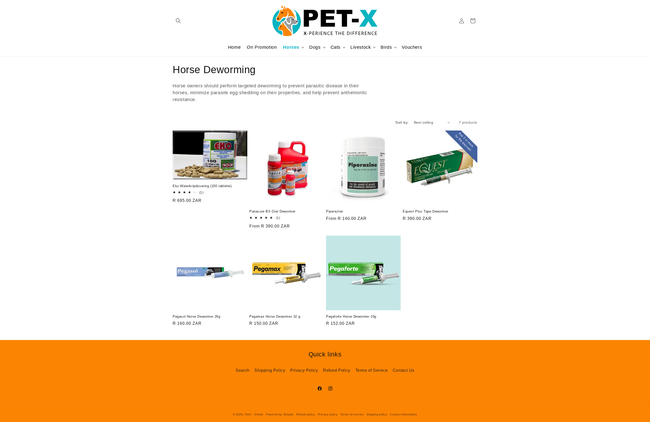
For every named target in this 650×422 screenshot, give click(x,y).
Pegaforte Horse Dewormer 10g (351, 316)
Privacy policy (328, 414)
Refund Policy (336, 370)
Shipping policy (376, 414)
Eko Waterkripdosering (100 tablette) (202, 186)
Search (243, 370)
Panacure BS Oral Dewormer (272, 211)
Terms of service (352, 414)
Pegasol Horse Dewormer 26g (196, 316)
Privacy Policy (304, 370)
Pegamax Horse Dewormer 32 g (274, 316)
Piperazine (334, 211)
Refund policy (305, 414)
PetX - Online (254, 414)
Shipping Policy (269, 370)
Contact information (403, 414)
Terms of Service (371, 370)
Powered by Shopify (280, 414)
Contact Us (403, 370)
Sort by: (402, 122)
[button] (178, 20)
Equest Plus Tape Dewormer (425, 211)
